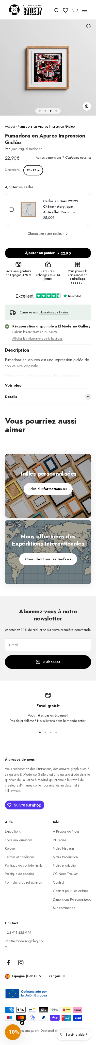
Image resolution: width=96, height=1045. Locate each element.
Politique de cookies (19, 873)
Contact (58, 882)
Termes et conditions (19, 857)
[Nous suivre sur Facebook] (8, 962)
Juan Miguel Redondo (27, 148)
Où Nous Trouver (65, 873)
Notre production (65, 865)
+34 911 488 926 (18, 932)
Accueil (10, 126)
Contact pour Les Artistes (70, 890)
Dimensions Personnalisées (72, 899)
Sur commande (64, 907)
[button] (13, 1032)
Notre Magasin (63, 848)
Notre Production (65, 857)
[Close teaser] (22, 1022)
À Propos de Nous (66, 831)
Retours (10, 848)
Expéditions (13, 831)
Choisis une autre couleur (46, 233)
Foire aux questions (18, 840)
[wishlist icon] (65, 11)
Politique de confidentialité (24, 865)
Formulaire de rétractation (23, 882)
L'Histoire (59, 840)
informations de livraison (54, 312)
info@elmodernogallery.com (24, 944)
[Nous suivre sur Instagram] (20, 962)
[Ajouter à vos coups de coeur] (89, 26)
